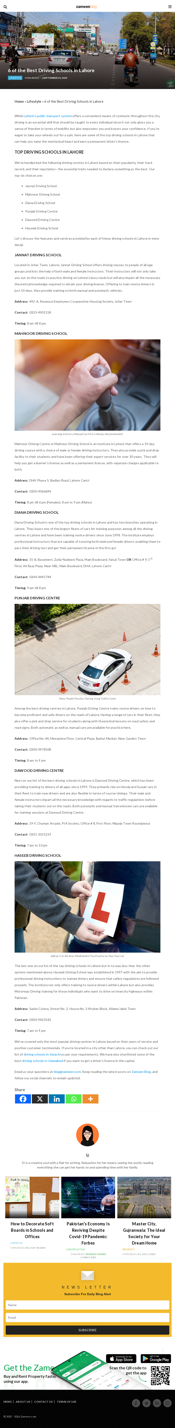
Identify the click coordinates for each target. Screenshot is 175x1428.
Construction (75, 1249)
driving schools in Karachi (42, 1054)
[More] (90, 1098)
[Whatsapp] (74, 1098)
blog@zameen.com (67, 1072)
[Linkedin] (57, 1098)
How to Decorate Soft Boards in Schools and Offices (32, 1230)
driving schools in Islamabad (42, 1061)
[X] (40, 1098)
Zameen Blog (141, 1072)
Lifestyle (15, 77)
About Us (23, 1401)
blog (86, 6)
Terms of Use (66, 1401)
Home (19, 101)
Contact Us (43, 1401)
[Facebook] (23, 1098)
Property (128, 1249)
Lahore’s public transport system (48, 116)
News (7, 1401)
